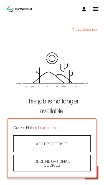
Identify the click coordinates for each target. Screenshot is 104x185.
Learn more (47, 127)
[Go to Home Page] (18, 9)
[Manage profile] (84, 9)
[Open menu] (96, 9)
